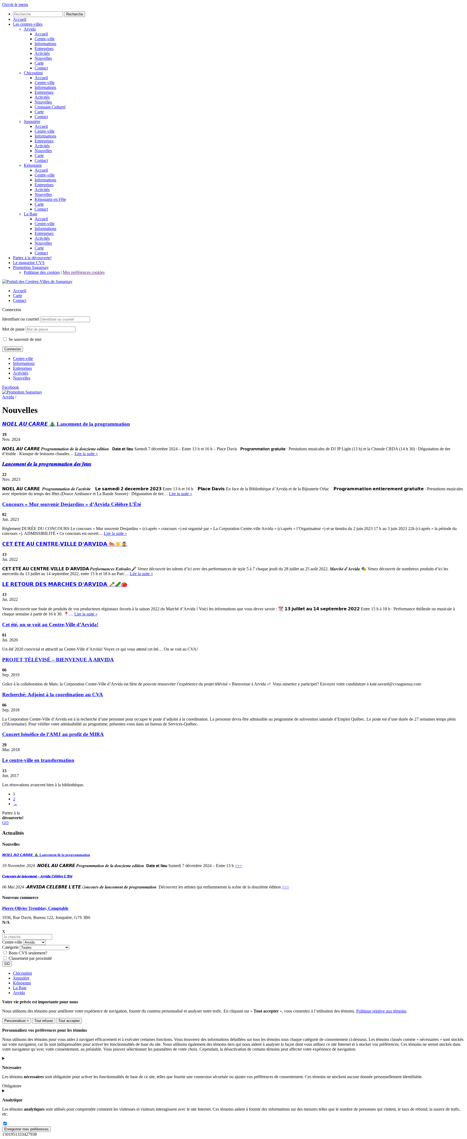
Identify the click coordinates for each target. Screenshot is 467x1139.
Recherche (74, 14)
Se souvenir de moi (24, 339)
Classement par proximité (30, 958)
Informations (24, 363)
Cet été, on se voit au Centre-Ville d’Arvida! (50, 624)
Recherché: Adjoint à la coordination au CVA (52, 694)
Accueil (19, 290)
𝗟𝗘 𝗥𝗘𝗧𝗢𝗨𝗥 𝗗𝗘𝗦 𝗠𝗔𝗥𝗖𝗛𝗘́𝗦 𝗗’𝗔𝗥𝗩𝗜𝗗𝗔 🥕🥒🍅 (64, 584)
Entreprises (22, 368)
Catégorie (10, 947)
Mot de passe (13, 329)
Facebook (10, 387)
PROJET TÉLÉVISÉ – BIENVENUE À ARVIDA (58, 659)
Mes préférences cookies (84, 272)
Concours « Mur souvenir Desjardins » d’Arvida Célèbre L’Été (71, 504)
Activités (20, 373)
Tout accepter (69, 1021)
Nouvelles (21, 378)
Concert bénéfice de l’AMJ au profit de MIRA (53, 734)
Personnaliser (16, 1021)
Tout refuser (43, 1021)
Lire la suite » (86, 453)
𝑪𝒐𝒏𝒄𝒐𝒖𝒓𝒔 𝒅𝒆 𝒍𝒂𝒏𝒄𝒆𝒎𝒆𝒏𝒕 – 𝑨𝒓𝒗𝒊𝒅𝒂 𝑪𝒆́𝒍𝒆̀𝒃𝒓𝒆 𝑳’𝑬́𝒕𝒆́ (37, 876)
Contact (19, 300)
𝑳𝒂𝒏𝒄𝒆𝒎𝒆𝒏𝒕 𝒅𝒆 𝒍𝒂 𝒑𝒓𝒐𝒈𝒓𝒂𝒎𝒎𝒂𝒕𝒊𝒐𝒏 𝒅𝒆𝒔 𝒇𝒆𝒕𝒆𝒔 (46, 464)
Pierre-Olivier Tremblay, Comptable (35, 908)
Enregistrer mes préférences (26, 1129)
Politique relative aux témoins (381, 1011)
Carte (17, 295)
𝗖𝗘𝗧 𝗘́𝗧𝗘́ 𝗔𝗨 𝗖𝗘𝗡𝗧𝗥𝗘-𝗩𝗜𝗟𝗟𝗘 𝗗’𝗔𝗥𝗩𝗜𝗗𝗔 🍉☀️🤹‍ (64, 544)
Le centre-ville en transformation (38, 760)
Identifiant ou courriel (20, 319)
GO (5, 822)
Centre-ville (23, 358)
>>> (238, 865)
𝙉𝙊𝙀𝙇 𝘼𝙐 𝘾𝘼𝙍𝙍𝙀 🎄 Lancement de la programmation (66, 424)
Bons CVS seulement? (28, 953)
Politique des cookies (42, 272)
